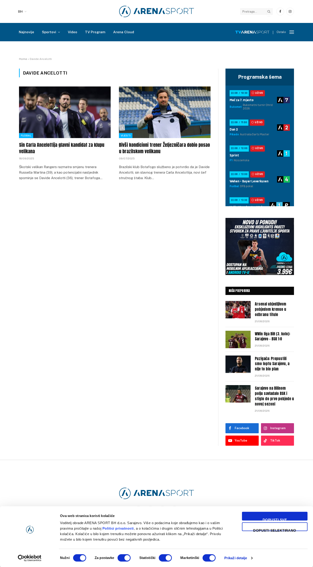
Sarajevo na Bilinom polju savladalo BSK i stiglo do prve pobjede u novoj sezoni (274, 396)
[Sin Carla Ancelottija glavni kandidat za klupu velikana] (65, 112)
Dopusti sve (275, 519)
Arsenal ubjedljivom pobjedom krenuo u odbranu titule (270, 309)
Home (23, 59)
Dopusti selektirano (274, 529)
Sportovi (49, 32)
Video (72, 32)
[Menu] (291, 32)
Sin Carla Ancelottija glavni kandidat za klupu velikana (61, 148)
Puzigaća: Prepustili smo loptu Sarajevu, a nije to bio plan (272, 364)
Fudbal (26, 135)
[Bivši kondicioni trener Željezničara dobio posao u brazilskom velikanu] (165, 112)
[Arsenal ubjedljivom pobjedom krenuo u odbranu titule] (238, 309)
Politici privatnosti (118, 528)
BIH (20, 11)
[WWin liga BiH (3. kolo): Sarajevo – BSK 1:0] (238, 339)
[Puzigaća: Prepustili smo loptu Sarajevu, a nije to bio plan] (238, 364)
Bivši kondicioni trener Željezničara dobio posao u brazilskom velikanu (164, 148)
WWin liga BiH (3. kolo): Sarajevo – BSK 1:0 (272, 336)
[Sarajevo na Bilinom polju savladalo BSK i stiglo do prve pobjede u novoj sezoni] (238, 394)
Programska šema (260, 77)
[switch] (124, 557)
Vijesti (126, 135)
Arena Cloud (123, 32)
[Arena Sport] (156, 11)
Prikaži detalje (235, 558)
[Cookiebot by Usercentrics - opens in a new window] (30, 558)
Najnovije (26, 32)
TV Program (95, 32)
